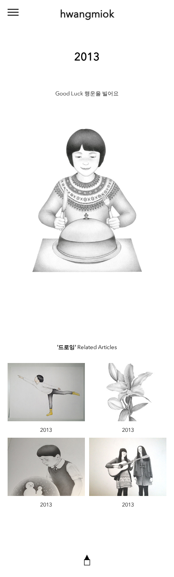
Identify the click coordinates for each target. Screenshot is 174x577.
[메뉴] (13, 12)
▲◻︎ (87, 559)
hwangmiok (87, 14)
